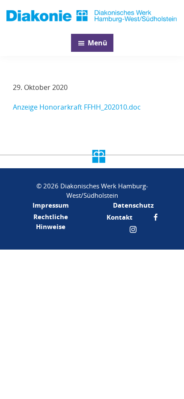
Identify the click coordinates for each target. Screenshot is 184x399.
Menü (97, 43)
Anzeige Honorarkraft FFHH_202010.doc (77, 107)
